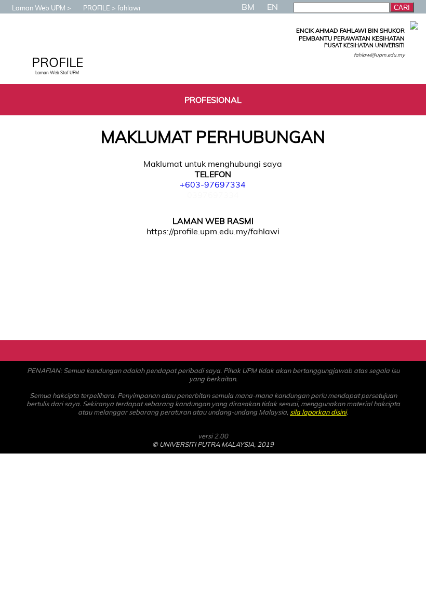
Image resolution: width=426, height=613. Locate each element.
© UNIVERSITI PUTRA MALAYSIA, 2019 (213, 444)
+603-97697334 (213, 184)
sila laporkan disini (318, 412)
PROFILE (96, 8)
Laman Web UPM (38, 8)
